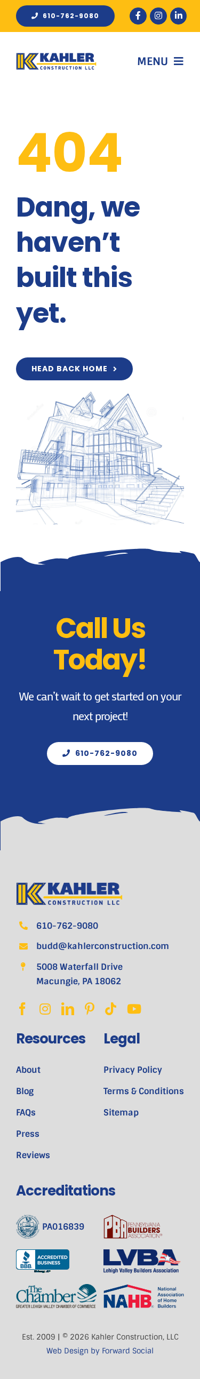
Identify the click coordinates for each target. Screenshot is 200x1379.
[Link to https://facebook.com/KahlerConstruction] (138, 16)
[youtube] (134, 1008)
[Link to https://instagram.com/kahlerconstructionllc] (158, 16)
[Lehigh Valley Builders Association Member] (143, 1256)
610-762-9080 (67, 925)
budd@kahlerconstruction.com (102, 946)
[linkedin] (67, 1008)
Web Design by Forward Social (100, 1351)
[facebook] (22, 1008)
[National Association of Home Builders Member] (143, 1290)
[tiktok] (110, 1008)
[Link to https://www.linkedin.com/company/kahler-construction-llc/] (178, 16)
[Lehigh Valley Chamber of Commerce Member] (56, 1290)
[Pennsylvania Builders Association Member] (143, 1227)
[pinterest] (89, 1008)
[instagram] (45, 1008)
